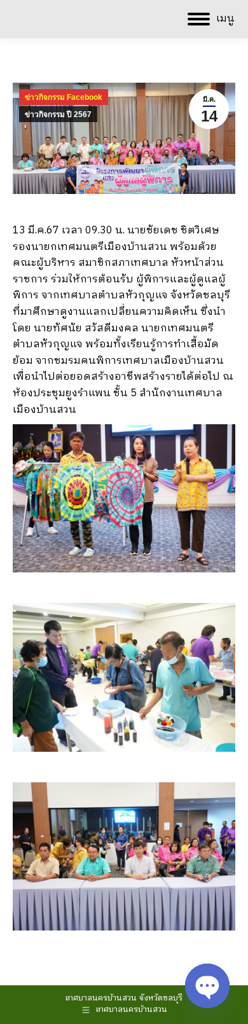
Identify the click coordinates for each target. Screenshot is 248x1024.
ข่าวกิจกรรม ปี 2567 (58, 114)
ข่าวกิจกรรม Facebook (63, 97)
